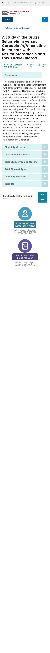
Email (43, 200)
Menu (7, 19)
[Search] (45, 19)
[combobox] (29, 19)
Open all (30, 65)
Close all (42, 65)
